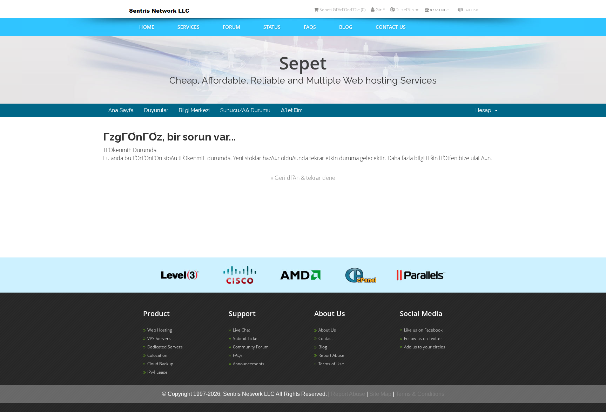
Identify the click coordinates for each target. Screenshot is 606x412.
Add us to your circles (424, 347)
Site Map (380, 394)
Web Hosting (159, 330)
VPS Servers (159, 338)
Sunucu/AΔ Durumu (245, 110)
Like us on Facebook (423, 330)
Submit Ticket (246, 338)
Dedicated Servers (165, 347)
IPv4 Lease (157, 372)
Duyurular (156, 110)
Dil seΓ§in (405, 10)
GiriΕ (380, 10)
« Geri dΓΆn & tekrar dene (303, 178)
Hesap (485, 110)
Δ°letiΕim (292, 110)
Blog (345, 27)
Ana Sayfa (121, 110)
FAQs (310, 27)
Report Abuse (331, 355)
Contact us (391, 27)
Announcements (248, 364)
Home (146, 27)
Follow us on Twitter (423, 338)
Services (188, 27)
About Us (327, 330)
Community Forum (251, 347)
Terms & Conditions (420, 394)
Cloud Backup (160, 364)
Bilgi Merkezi (194, 110)
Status (272, 27)
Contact (325, 338)
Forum (231, 27)
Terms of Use (331, 364)
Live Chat (471, 9)
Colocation (157, 355)
